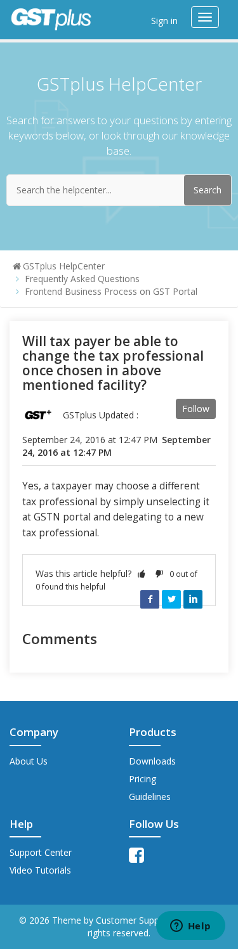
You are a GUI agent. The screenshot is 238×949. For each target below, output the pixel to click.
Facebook (149, 599)
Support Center (41, 852)
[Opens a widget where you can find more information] (190, 927)
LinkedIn (192, 599)
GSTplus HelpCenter (64, 266)
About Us (29, 761)
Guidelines (150, 797)
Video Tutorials (40, 870)
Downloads (152, 761)
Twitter (171, 599)
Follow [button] (195, 409)
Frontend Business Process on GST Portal (111, 291)
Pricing (142, 779)
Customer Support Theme (151, 920)
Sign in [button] (164, 21)
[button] (141, 573)
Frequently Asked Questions (82, 279)
